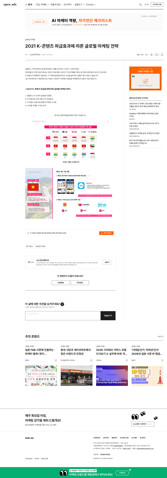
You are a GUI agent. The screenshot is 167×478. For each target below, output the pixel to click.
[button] (161, 336)
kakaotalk (44, 458)
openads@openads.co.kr (145, 448)
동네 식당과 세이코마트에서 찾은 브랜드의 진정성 (76, 351)
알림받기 (107, 262)
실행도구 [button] (78, 4)
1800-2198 (126, 448)
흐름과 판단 (55, 4)
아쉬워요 (80, 283)
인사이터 (67, 4)
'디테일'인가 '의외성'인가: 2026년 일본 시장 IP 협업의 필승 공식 (147, 352)
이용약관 (95, 454)
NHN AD (29, 438)
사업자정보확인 (118, 446)
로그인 (147, 4)
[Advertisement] (145, 189)
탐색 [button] (30, 4)
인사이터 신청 (157, 4)
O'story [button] (90, 4)
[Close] (130, 470)
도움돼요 (61, 283)
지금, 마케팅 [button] (41, 4)
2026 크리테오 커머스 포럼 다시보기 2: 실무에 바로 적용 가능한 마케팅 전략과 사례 (111, 352)
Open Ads (10, 4)
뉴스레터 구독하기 (139, 424)
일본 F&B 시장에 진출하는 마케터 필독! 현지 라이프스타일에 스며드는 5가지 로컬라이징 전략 (39, 352)
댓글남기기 (108, 316)
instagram (28, 458)
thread (36, 458)
